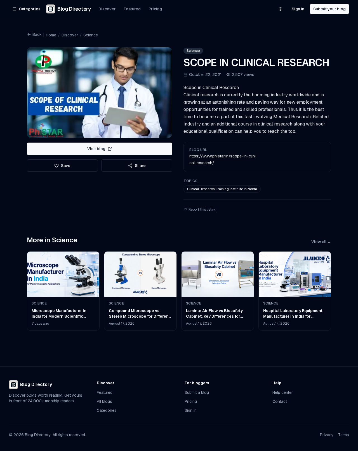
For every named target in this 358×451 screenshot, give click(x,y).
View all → (321, 241)
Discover (107, 8)
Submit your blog (329, 8)
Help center (282, 392)
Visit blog (96, 148)
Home (51, 35)
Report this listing (202, 209)
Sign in (298, 8)
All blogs (104, 401)
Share (140, 165)
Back (37, 34)
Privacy (327, 434)
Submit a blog (197, 392)
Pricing (155, 8)
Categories (107, 410)
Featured (132, 8)
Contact (279, 401)
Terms (343, 434)
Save (65, 165)
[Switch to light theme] (280, 9)
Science (90, 35)
